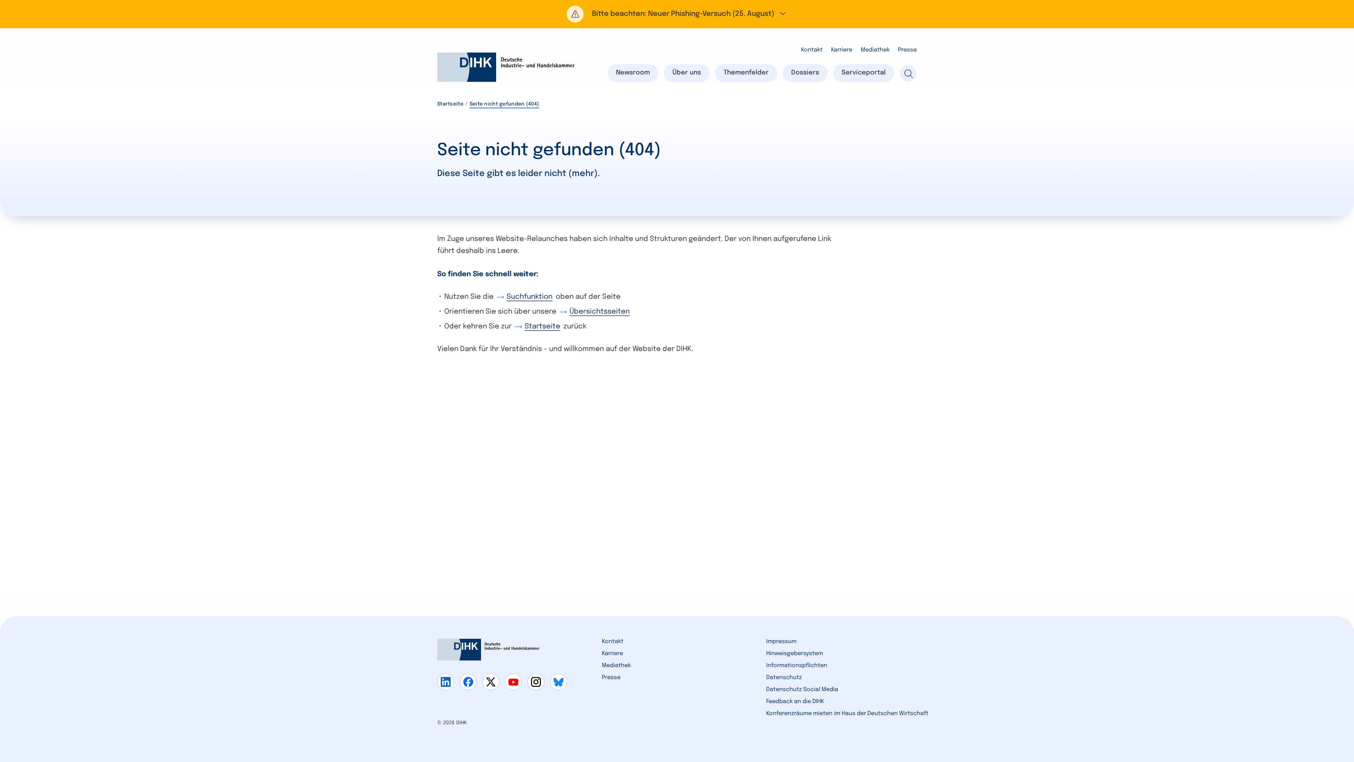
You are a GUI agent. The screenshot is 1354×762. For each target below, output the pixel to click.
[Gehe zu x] (490, 681)
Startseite (450, 104)
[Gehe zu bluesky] (558, 681)
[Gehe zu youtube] (513, 681)
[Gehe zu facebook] (468, 681)
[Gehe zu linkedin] (445, 681)
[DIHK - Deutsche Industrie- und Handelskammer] (506, 67)
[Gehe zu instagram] (535, 681)
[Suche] (908, 73)
